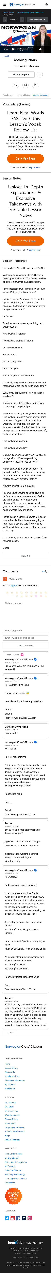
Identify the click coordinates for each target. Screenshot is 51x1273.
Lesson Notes (23, 95)
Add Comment (25, 645)
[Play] (13, 49)
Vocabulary (8, 95)
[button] (46, 4)
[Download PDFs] (35, 85)
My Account (10, 1166)
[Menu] (4, 4)
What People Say (12, 1115)
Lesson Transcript (40, 95)
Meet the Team (11, 1111)
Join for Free (26, 159)
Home (7, 1064)
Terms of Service (37, 1265)
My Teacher (10, 1084)
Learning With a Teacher (16, 1178)
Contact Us (10, 1182)
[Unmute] (40, 49)
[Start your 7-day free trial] (13, 1196)
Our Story (9, 1107)
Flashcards (10, 1072)
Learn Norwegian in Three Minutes (30, 13)
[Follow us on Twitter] (7, 1218)
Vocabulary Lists (12, 1076)
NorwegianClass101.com (25, 1253)
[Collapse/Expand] (25, 571)
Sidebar (37, 19)
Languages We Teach (14, 1127)
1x (30, 49)
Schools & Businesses (15, 1131)
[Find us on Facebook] (18, 1218)
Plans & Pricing (11, 1119)
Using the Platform (13, 1170)
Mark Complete (21, 74)
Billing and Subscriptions (16, 1162)
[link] (5, 19)
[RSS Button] (5, 579)
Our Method (10, 1102)
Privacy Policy (19, 1257)
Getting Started (11, 1158)
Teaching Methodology (15, 1174)
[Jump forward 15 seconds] (21, 49)
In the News (10, 1123)
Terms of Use (32, 1257)
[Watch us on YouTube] (12, 1218)
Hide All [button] (25, 556)
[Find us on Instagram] (29, 1218)
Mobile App (10, 1088)
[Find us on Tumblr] (24, 1218)
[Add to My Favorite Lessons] (16, 85)
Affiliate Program (12, 1140)
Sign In (13, 585)
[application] (25, 38)
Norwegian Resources (15, 1080)
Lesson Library (8, 13)
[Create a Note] (25, 85)
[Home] (23, 6)
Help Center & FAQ (13, 1154)
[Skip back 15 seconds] (5, 49)
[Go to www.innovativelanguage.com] (25, 1242)
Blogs (7, 1135)
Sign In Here (34, 167)
